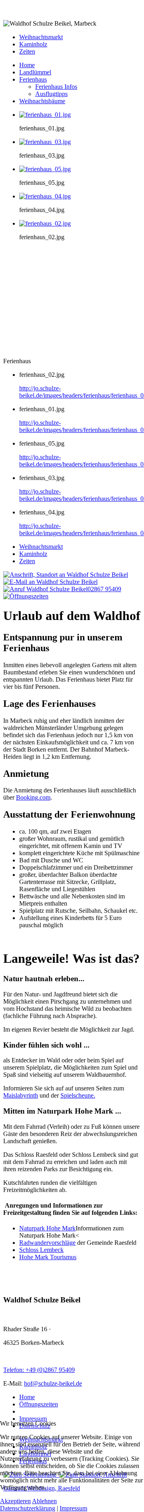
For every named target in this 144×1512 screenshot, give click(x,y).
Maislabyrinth (20, 1095)
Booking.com (33, 797)
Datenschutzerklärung (27, 1508)
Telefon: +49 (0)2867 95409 (39, 1369)
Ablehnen (44, 1501)
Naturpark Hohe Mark (47, 1228)
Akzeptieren (15, 1501)
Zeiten (27, 51)
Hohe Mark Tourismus (47, 1257)
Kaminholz (33, 44)
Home (27, 1397)
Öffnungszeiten (38, 1404)
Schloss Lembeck (41, 1249)
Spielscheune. (77, 1095)
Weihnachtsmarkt (41, 37)
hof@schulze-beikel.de (53, 1383)
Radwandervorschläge (47, 1242)
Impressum (33, 1418)
